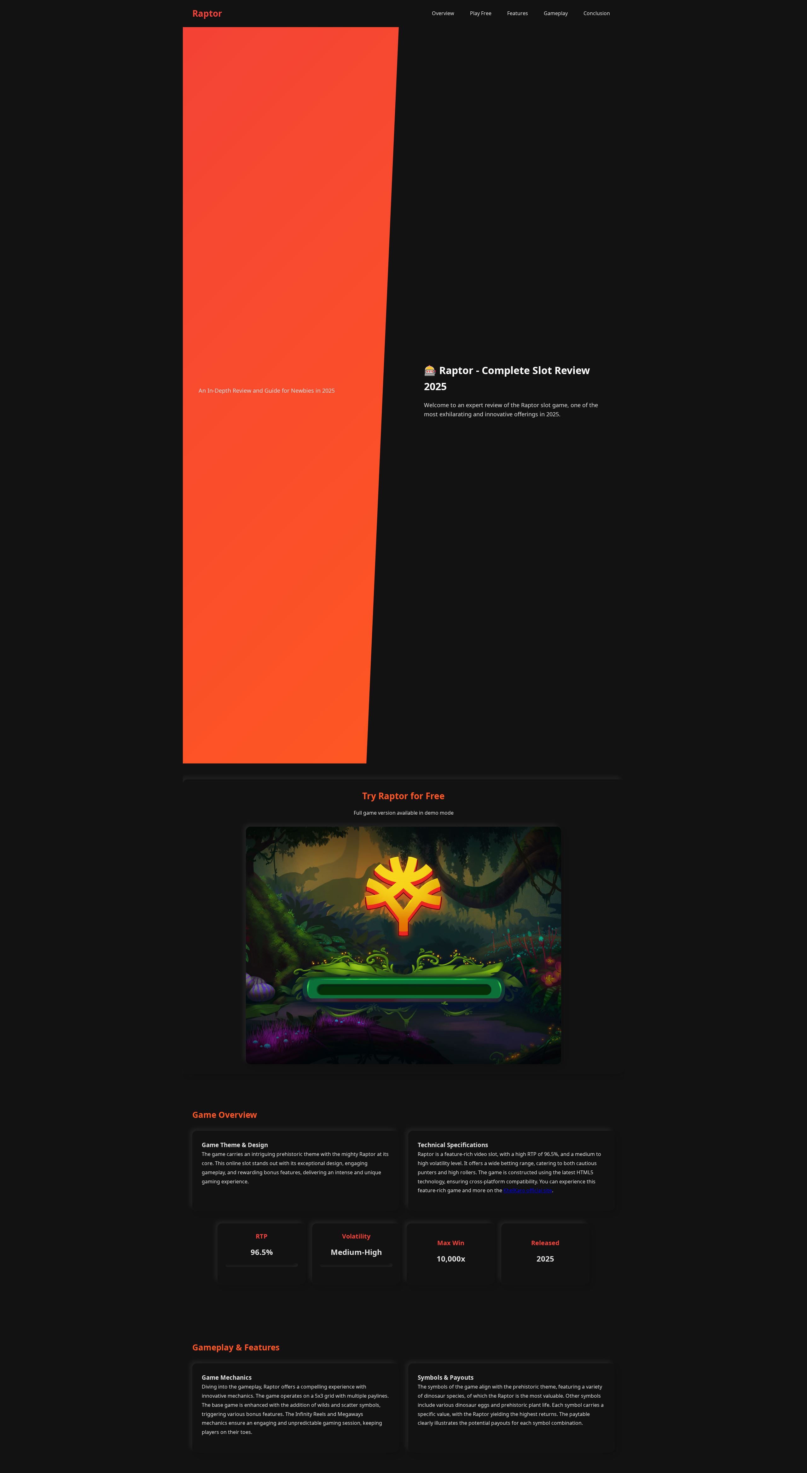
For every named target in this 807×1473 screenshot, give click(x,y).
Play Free (480, 13)
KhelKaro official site (527, 1190)
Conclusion (596, 13)
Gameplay (556, 13)
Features (517, 13)
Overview (443, 13)
